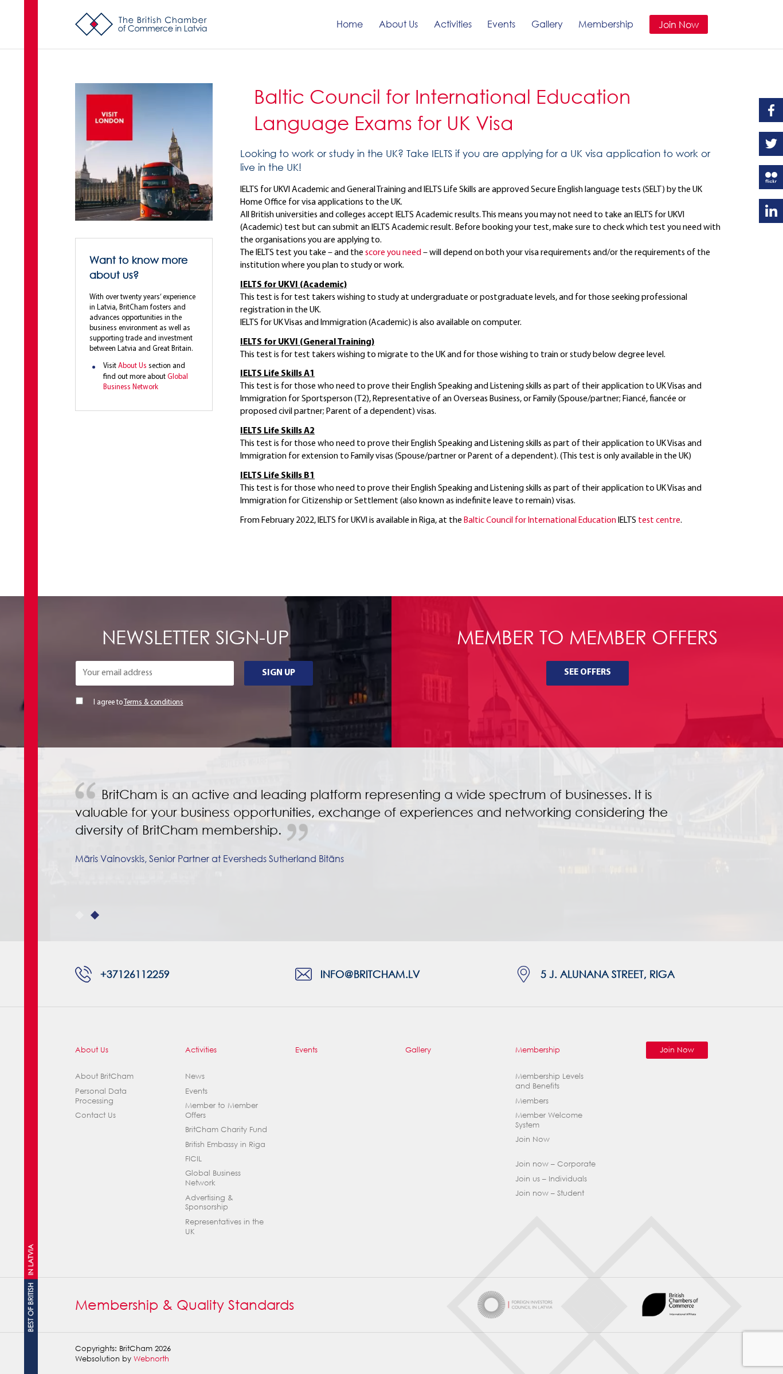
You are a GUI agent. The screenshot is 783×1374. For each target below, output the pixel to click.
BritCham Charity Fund (226, 1129)
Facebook (771, 110)
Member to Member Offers (221, 1110)
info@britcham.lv (370, 973)
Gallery (547, 23)
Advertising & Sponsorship (209, 1202)
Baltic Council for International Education (540, 520)
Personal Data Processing (101, 1095)
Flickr (771, 177)
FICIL (193, 1158)
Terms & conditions (153, 702)
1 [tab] (79, 915)
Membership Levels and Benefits (549, 1080)
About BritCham (104, 1076)
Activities (453, 23)
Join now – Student (549, 1192)
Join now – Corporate (555, 1163)
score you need (393, 252)
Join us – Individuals (551, 1178)
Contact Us (95, 1114)
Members (532, 1100)
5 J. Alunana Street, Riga (608, 973)
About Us (398, 23)
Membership (605, 23)
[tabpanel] (391, 835)
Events (501, 23)
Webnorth (151, 1358)
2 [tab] (95, 915)
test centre (659, 520)
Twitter (771, 144)
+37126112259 (135, 973)
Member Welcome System (548, 1119)
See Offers (587, 672)
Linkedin (771, 211)
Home (349, 23)
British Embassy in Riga (225, 1144)
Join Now (679, 24)
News (195, 1076)
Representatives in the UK (224, 1226)
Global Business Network (213, 1177)
